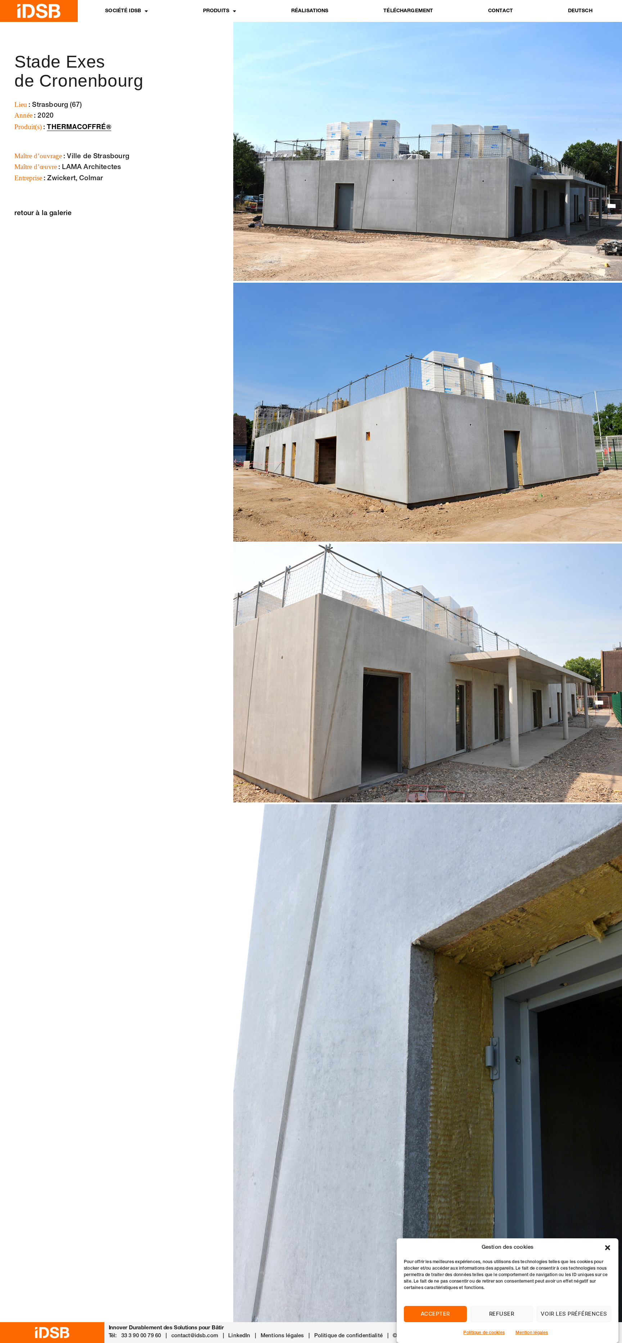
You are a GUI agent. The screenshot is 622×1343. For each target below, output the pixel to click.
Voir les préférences (574, 1313)
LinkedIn (239, 1336)
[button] (607, 1247)
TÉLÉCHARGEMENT (408, 11)
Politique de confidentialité (348, 1336)
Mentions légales (282, 1336)
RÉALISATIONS (310, 11)
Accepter (435, 1313)
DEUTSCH (580, 11)
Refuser (501, 1313)
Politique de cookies (483, 1333)
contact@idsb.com (194, 1336)
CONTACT (500, 11)
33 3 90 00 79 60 (141, 1336)
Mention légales (531, 1333)
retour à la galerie (43, 213)
